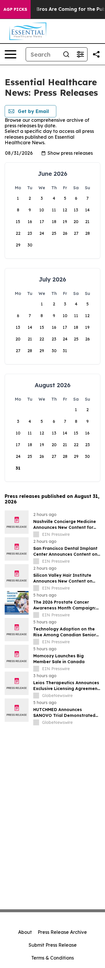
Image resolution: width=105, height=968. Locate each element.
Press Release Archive (62, 932)
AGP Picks (15, 9)
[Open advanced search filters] (80, 54)
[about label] (36, 534)
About (25, 932)
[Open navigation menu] (10, 54)
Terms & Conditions (52, 958)
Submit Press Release (53, 945)
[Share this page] (96, 54)
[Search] (66, 54)
